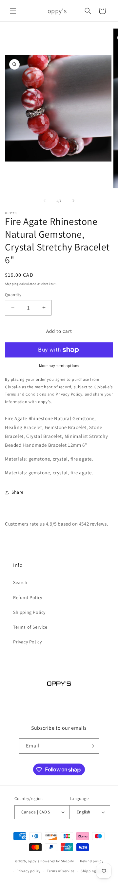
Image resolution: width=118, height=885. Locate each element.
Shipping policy (94, 871)
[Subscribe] (92, 746)
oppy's (33, 860)
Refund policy (91, 861)
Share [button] (17, 492)
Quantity (13, 294)
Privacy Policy (27, 642)
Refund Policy (27, 597)
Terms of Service (30, 627)
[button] (13, 11)
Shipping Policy (29, 612)
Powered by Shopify (57, 860)
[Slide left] (44, 200)
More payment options (59, 365)
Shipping (12, 284)
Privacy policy (28, 871)
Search (20, 582)
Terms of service (60, 871)
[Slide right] (73, 200)
